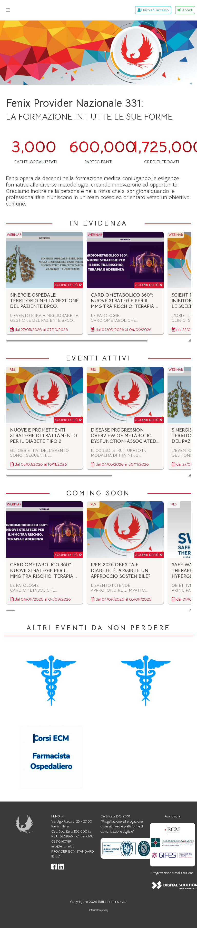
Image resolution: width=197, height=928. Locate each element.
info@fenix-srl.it (62, 846)
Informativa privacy (98, 910)
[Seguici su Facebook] (54, 868)
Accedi (187, 10)
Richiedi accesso (155, 10)
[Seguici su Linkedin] (61, 868)
